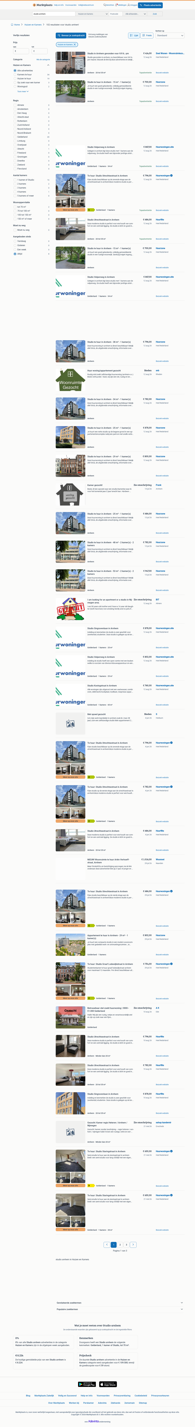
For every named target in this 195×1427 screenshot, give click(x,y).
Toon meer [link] (21, 91)
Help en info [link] (59, 5)
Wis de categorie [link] (43, 59)
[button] (121, 5)
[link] (42, 5)
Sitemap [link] (143, 1403)
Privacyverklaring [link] (122, 1395)
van (14, 47)
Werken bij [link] (74, 1403)
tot (33, 47)
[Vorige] (107, 1245)
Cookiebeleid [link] (141, 1395)
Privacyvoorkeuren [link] (160, 1395)
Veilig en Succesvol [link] (67, 1395)
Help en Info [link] (86, 1395)
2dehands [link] (115, 1403)
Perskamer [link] (88, 1403)
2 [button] (120, 1245)
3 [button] (126, 1245)
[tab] (134, 35)
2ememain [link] (129, 1403)
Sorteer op (159, 31)
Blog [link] (28, 1395)
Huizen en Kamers (65, 44)
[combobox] (53, 14)
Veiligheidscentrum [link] (86, 5)
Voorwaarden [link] (71, 5)
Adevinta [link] (102, 1403)
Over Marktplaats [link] (56, 1403)
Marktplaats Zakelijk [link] (44, 1395)
